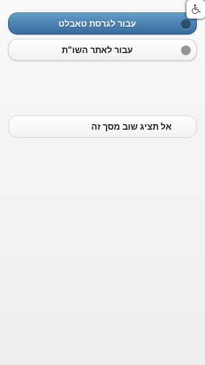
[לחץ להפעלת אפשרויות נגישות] (195, 9)
